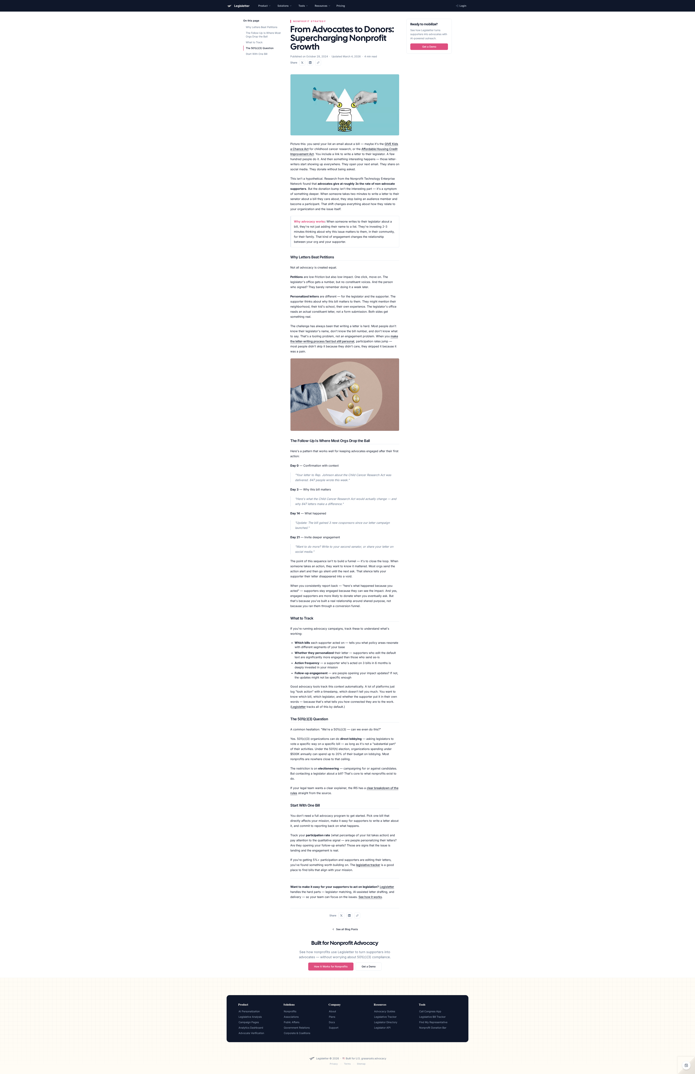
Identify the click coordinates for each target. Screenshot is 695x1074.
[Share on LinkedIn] (310, 62)
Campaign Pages (249, 1022)
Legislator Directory (385, 1022)
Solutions (283, 5)
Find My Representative (433, 1022)
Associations (291, 1016)
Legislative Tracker (385, 1016)
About (332, 1011)
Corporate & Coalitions (297, 1033)
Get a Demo (369, 966)
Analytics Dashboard (251, 1027)
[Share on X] (302, 62)
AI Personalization (249, 1011)
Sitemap (361, 1063)
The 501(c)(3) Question (259, 48)
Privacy (334, 1063)
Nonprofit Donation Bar (432, 1027)
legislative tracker (368, 865)
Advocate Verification (251, 1033)
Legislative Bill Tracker (432, 1016)
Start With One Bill (256, 53)
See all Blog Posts (347, 929)
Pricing (340, 5)
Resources (321, 5)
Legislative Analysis (250, 1016)
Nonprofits (290, 1011)
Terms (347, 1063)
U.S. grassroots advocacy (371, 1058)
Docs (332, 1022)
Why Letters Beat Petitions (261, 27)
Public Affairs (291, 1022)
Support (333, 1027)
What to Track (254, 42)
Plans (332, 1016)
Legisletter (298, 707)
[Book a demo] (686, 1065)
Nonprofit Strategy (309, 21)
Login (463, 5)
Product (263, 5)
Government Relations (297, 1027)
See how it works (370, 897)
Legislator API (382, 1027)
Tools (301, 5)
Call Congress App (430, 1011)
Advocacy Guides (384, 1011)
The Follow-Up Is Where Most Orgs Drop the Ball (263, 34)
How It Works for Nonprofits (331, 966)
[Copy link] (318, 62)
